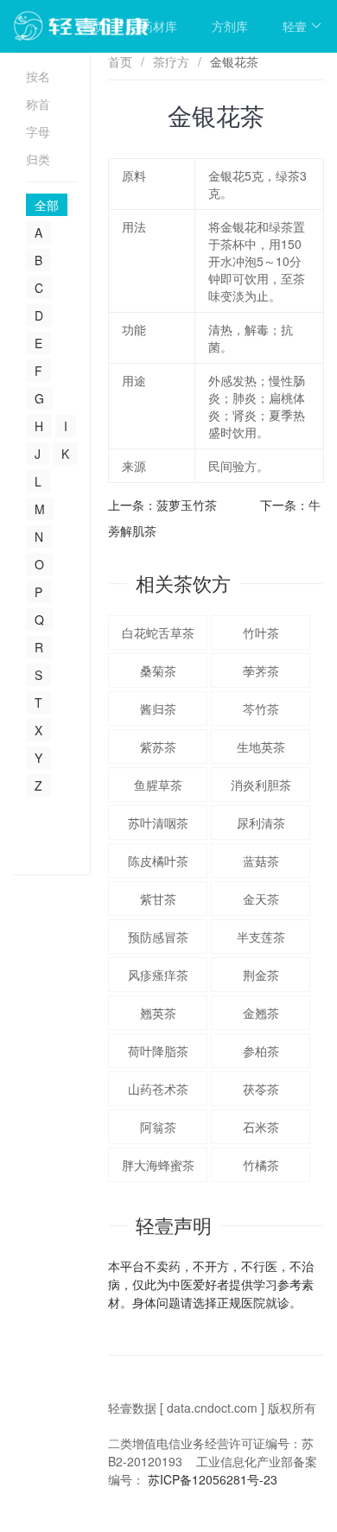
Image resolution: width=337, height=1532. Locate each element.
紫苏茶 (158, 746)
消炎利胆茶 (261, 784)
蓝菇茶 (261, 860)
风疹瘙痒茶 (158, 974)
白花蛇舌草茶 (158, 632)
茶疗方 (171, 61)
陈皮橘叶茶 (158, 860)
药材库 (159, 26)
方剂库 (230, 26)
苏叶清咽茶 (158, 822)
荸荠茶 (261, 670)
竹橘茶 (261, 1164)
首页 (94, 26)
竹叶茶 (261, 632)
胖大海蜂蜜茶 (158, 1164)
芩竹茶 (261, 708)
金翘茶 (261, 1012)
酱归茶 (158, 708)
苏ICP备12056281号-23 (212, 1479)
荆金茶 (261, 974)
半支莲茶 (261, 936)
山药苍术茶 (158, 1088)
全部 (47, 204)
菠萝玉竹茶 (186, 504)
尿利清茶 (261, 822)
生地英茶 (261, 746)
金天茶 (261, 898)
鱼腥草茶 (158, 784)
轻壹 (295, 26)
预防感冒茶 (158, 936)
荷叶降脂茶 (158, 1050)
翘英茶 (158, 1012)
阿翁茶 (158, 1126)
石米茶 (261, 1126)
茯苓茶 (261, 1088)
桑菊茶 (158, 670)
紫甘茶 (158, 898)
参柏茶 (261, 1050)
